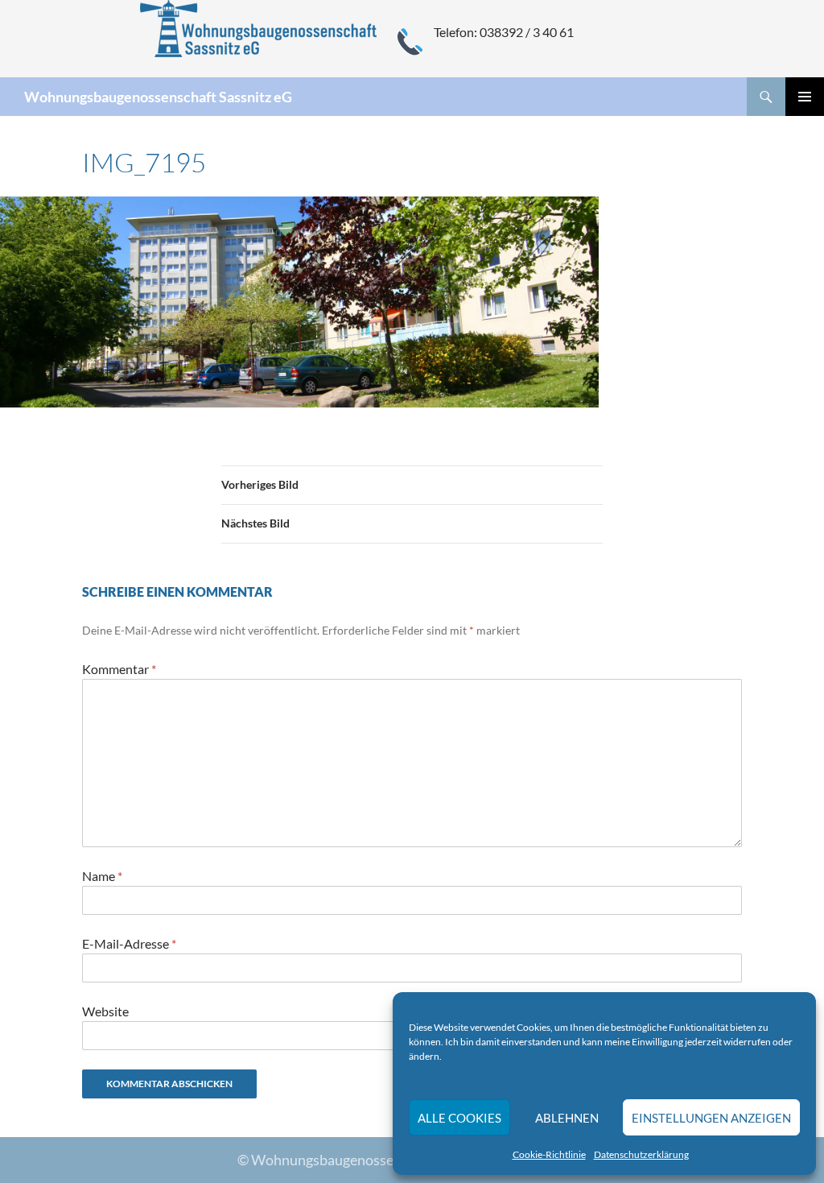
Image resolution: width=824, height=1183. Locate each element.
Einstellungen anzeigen (711, 1118)
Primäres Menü (804, 96)
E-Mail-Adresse (129, 943)
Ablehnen (567, 1118)
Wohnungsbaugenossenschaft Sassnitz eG (158, 96)
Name (102, 875)
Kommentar (119, 668)
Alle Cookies (459, 1118)
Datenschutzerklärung (641, 1154)
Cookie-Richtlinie (549, 1154)
